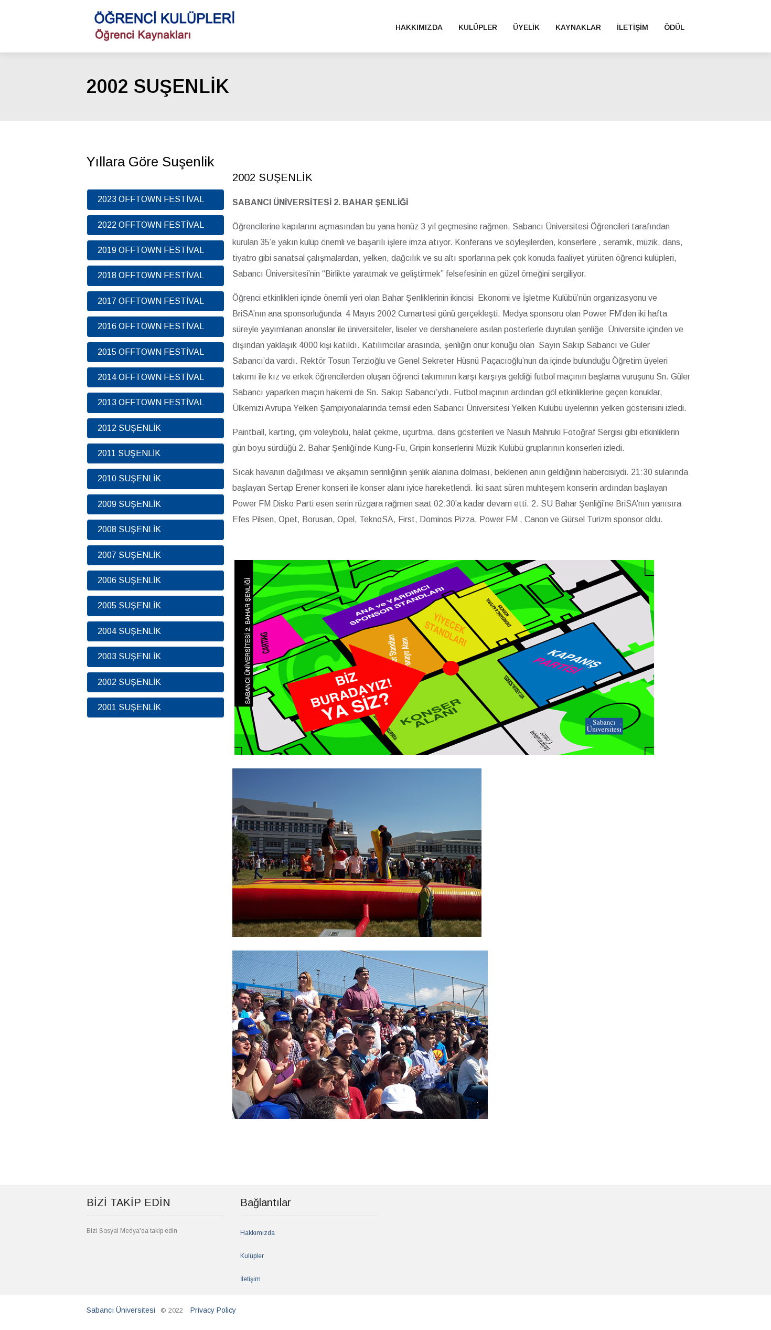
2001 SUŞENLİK (129, 707)
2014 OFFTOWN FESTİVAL (151, 377)
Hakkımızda (257, 1233)
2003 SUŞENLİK (129, 656)
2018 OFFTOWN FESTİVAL (151, 275)
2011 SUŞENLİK (129, 453)
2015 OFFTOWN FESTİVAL (151, 351)
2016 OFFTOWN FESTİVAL (151, 326)
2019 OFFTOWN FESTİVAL (151, 250)
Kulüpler (252, 1256)
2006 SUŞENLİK (129, 580)
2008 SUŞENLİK (129, 529)
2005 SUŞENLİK (129, 605)
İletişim (250, 1279)
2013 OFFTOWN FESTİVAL (151, 402)
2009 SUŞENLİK (129, 504)
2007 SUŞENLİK (129, 555)
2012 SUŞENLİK (129, 428)
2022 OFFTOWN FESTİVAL (151, 224)
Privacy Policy (213, 1310)
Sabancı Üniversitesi (121, 1310)
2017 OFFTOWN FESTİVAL (151, 301)
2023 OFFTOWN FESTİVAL (151, 199)
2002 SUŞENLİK (129, 682)
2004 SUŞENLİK (129, 631)
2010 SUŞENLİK (129, 478)
